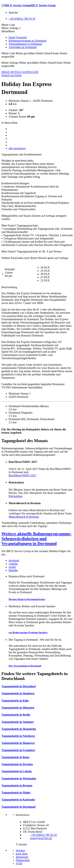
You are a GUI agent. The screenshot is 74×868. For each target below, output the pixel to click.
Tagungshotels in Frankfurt (18, 750)
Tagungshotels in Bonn (15, 757)
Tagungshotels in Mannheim (18, 728)
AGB (19, 863)
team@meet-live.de (41, 838)
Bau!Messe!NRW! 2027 (22, 475)
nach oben (21, 853)
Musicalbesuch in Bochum (24, 516)
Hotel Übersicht (18, 37)
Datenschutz (23, 860)
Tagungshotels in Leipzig (16, 771)
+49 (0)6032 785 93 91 (22, 18)
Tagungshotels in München (17, 707)
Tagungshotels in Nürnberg (18, 735)
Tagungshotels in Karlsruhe (18, 799)
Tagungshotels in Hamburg (17, 693)
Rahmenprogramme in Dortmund (27, 40)
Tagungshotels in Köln (15, 700)
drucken (20, 850)
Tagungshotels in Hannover (18, 742)
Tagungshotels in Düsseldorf (18, 686)
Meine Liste (8, 24)
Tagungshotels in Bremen (16, 785)
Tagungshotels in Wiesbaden (18, 778)
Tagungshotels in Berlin (15, 714)
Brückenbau (15, 496)
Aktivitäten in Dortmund (22, 47)
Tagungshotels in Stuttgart (17, 721)
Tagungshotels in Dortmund (18, 806)
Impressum (22, 856)
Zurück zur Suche (11, 75)
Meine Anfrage (9, 28)
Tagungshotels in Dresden (17, 764)
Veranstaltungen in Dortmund (25, 43)
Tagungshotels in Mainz (15, 792)
